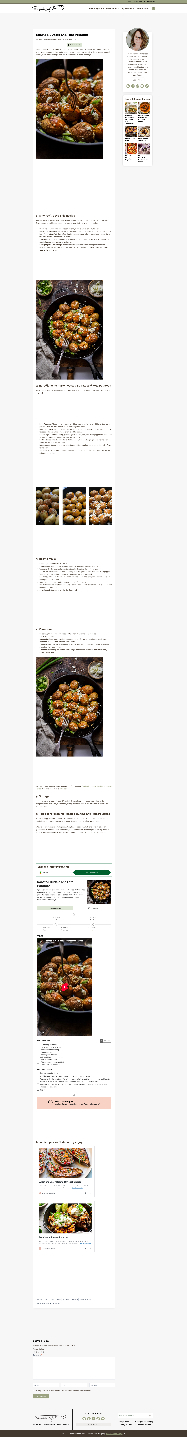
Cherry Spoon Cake (130, 139)
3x (109, 1041)
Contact (66, 1424)
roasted (75, 1299)
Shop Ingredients (92, 872)
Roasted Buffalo (85, 1299)
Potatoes (66, 1299)
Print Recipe (56, 908)
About (130, 2)
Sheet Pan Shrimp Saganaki (129, 158)
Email (65, 1385)
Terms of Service (49, 1424)
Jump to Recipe (75, 45)
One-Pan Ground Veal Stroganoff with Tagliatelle (129, 119)
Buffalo (39, 1299)
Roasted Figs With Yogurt (143, 139)
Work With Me (139, 2)
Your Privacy (37, 1424)
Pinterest (63, 789)
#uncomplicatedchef (92, 1104)
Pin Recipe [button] (94, 908)
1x (101, 1041)
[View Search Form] (153, 8)
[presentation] (131, 108)
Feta (46, 1299)
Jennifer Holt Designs (114, 1434)
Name (37, 1385)
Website (93, 1385)
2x (105, 1041)
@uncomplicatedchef (70, 1104)
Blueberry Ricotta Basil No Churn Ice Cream (143, 159)
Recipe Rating (38, 1349)
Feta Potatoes (55, 1299)
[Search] (150, 1416)
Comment (37, 1355)
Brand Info (151, 2)
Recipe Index (142, 8)
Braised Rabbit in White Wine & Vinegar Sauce (143, 118)
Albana (40, 39)
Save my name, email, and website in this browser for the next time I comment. (63, 1391)
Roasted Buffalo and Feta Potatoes (48, 1303)
